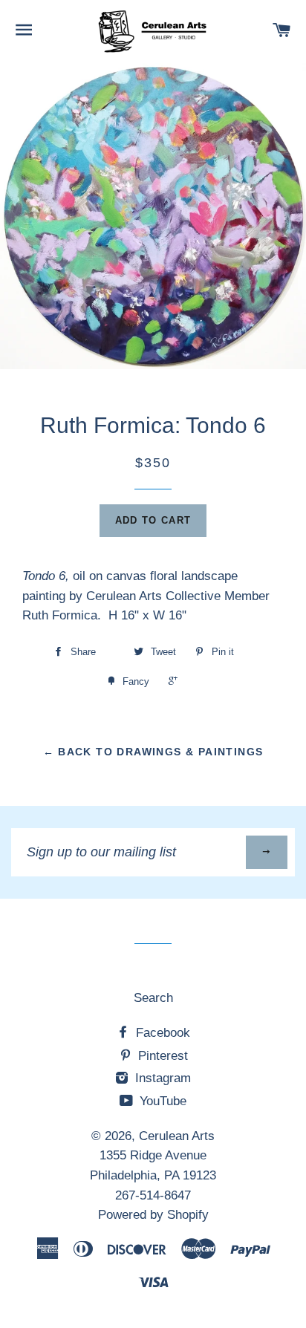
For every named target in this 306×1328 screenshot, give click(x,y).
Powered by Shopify (153, 1215)
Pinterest (161, 1056)
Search (153, 998)
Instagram (161, 1078)
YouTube (161, 1101)
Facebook (161, 1033)
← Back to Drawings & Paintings (153, 752)
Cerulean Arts (177, 1136)
